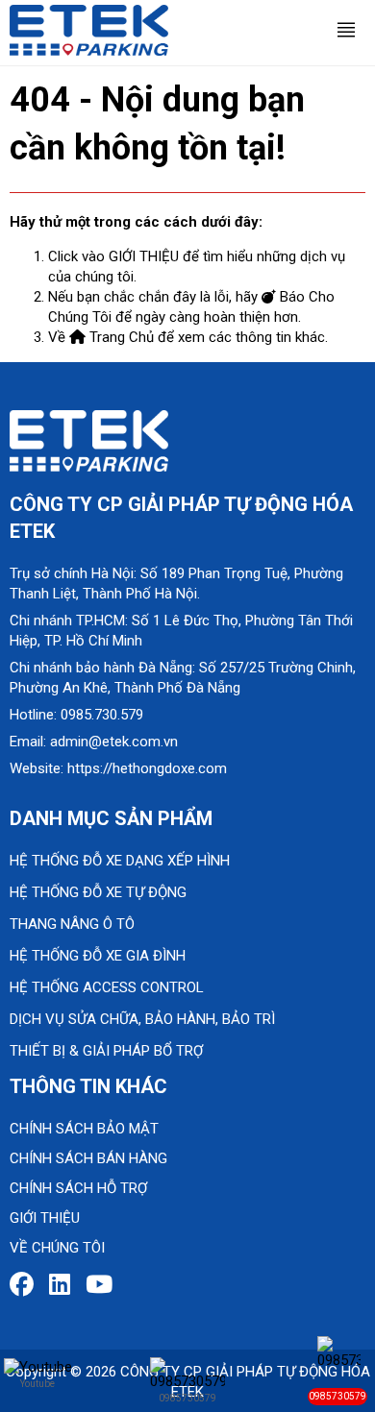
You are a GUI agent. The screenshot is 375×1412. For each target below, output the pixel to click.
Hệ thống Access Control (107, 987)
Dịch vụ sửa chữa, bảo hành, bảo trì (142, 1019)
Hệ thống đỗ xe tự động (98, 892)
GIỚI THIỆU (144, 256)
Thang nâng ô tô (72, 924)
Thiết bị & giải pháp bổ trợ (106, 1050)
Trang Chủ (120, 337)
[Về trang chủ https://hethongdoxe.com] (89, 28)
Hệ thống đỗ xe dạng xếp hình (120, 860)
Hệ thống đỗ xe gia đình (98, 955)
